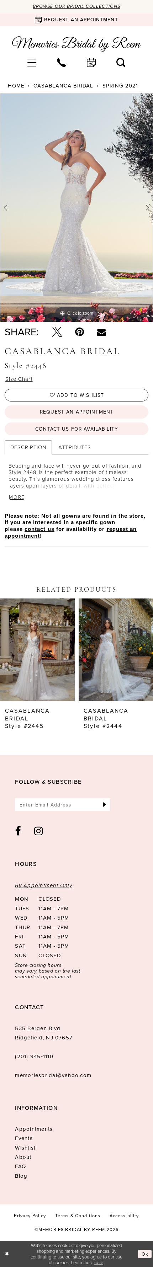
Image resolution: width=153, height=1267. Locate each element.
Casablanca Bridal (63, 85)
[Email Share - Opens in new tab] (101, 332)
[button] (32, 63)
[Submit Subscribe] (104, 804)
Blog (21, 1176)
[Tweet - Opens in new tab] (57, 332)
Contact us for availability (76, 428)
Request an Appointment (77, 411)
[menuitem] (32, 63)
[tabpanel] (76, 208)
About (23, 1157)
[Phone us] (61, 63)
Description (28, 447)
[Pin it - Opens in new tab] (79, 332)
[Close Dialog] (6, 1254)
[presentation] (37, 649)
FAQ (20, 1166)
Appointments (34, 1129)
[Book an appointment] (91, 63)
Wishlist (25, 1148)
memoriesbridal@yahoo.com (53, 1075)
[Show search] (121, 63)
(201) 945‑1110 (34, 1056)
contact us (39, 529)
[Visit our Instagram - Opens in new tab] (38, 831)
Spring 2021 (120, 85)
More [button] (17, 497)
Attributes (74, 447)
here (98, 1262)
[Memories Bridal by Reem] (76, 44)
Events (23, 1138)
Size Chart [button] (18, 379)
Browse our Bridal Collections (76, 6)
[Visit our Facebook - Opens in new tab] (18, 831)
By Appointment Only (43, 885)
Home (16, 85)
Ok (145, 1254)
